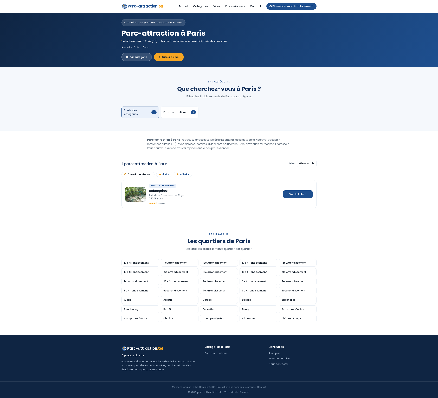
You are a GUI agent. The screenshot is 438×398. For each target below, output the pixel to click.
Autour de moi (170, 57)
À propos (274, 353)
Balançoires (158, 190)
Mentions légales (279, 358)
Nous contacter (278, 364)
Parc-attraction (145, 6)
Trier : (292, 163)
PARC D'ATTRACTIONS (163, 185)
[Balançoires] (135, 194)
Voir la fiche (296, 194)
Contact (255, 6)
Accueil (183, 6)
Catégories (200, 6)
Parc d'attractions (216, 353)
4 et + (165, 174)
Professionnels (235, 6)
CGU (195, 387)
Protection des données (230, 387)
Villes (216, 6)
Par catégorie (138, 57)
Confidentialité (207, 387)
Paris (136, 47)
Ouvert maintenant (139, 174)
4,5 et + (184, 174)
